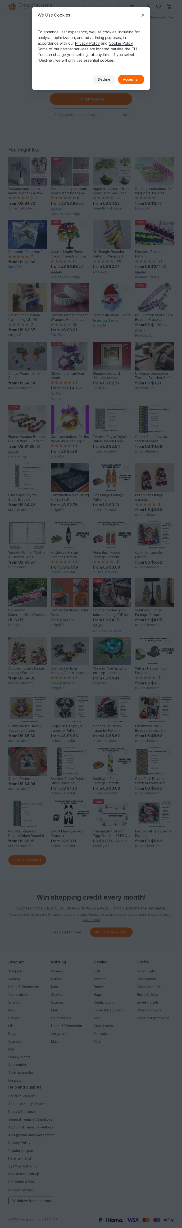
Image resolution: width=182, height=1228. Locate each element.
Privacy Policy (87, 43)
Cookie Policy (121, 43)
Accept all (131, 79)
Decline (104, 79)
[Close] (143, 15)
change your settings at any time (81, 54)
